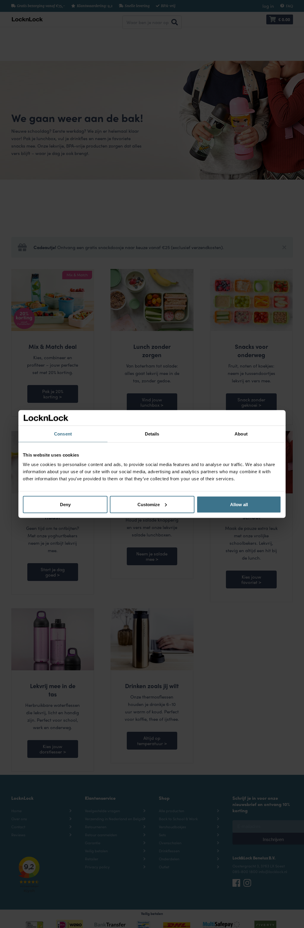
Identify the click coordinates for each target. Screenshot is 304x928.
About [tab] (241, 433)
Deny (65, 504)
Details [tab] (152, 433)
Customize (148, 504)
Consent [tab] (63, 433)
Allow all (239, 504)
